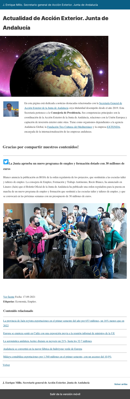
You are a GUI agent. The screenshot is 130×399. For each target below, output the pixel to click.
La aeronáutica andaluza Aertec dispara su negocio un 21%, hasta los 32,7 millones (47, 341)
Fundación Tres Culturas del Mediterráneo (69, 126)
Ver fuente (8, 296)
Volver (6, 365)
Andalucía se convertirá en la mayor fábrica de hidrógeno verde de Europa (42, 348)
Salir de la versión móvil (65, 394)
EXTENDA (113, 126)
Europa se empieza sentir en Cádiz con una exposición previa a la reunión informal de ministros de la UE (59, 333)
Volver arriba (120, 384)
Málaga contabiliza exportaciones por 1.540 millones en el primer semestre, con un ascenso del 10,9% (57, 356)
